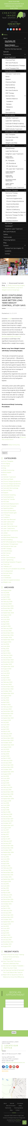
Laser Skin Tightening (13, 120)
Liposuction (7, 535)
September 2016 (8, 852)
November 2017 (8, 821)
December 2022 (8, 686)
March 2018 (6, 812)
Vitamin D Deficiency (13, 209)
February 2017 (7, 841)
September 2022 (8, 693)
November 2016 (8, 848)
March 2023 (7, 680)
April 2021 (6, 729)
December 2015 (8, 872)
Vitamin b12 (9, 140)
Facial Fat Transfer (9, 499)
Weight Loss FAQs (11, 143)
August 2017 (7, 827)
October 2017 (7, 823)
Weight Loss (7, 582)
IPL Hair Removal (11, 166)
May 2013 (6, 930)
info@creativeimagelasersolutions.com (15, 1062)
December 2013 (8, 915)
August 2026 (7, 590)
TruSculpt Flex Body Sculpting (15, 126)
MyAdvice (18, 1120)
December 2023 (8, 660)
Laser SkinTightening (9, 176)
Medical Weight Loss (11, 132)
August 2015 (7, 881)
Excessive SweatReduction (11, 180)
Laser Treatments (9, 528)
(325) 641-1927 (14, 24)
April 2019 (6, 783)
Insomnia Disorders (12, 204)
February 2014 (7, 910)
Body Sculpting (10, 115)
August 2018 (7, 801)
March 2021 (6, 731)
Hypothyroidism (11, 195)
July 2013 (6, 926)
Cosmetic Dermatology (10, 488)
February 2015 (7, 895)
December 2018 (8, 792)
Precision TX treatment (10, 544)
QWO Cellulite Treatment (14, 129)
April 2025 (6, 624)
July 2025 (6, 617)
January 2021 (7, 736)
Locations (8, 251)
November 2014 (8, 901)
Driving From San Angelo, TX (14, 248)
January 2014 (7, 913)
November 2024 (8, 635)
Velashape (6, 575)
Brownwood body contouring (11, 336)
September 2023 (8, 666)
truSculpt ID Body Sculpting (15, 123)
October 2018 (7, 796)
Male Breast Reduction (10, 537)
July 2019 (6, 776)
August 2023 (7, 668)
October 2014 (7, 904)
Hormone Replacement (11, 504)
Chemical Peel (10, 60)
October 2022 (7, 691)
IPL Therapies (10, 160)
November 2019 (8, 767)
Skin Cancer (8, 223)
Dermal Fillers (10, 96)
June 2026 (6, 595)
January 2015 (7, 897)
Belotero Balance (12, 98)
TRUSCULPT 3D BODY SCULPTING (14, 568)
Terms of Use (11, 1121)
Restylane (9, 107)
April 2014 (6, 906)
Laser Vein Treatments (10, 530)
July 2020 (6, 749)
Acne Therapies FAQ (12, 68)
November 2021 (8, 713)
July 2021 (6, 722)
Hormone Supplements (14, 198)
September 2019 (8, 771)
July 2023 (6, 671)
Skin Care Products (12, 63)
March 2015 (6, 892)
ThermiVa (6, 564)
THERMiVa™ (9, 226)
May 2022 (6, 700)
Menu (5, 35)
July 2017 (6, 830)
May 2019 (6, 780)
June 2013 (6, 928)
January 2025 (7, 630)
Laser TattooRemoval (10, 184)
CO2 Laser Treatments (13, 74)
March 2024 (7, 653)
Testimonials (7, 237)
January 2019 (7, 789)
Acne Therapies (8, 461)
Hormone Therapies (11, 190)
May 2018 (6, 807)
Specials (6, 51)
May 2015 (6, 888)
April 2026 (6, 597)
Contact (6, 245)
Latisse (8, 109)
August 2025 (7, 615)
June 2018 (6, 805)
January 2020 (7, 763)
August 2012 (7, 946)
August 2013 (7, 924)
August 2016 (7, 854)
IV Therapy (6, 515)
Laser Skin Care (10, 145)
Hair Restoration (11, 218)
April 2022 (6, 702)
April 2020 (6, 756)
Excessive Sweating (9, 495)
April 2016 (6, 863)
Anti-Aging (6, 463)
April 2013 (6, 933)
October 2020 (7, 742)
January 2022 (7, 709)
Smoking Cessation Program (12, 562)
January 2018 (7, 816)
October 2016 (7, 850)
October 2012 (7, 944)
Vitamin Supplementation (11, 580)
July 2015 (6, 883)
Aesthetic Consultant (12, 45)
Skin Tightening (8, 560)
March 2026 (7, 599)
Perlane (8, 104)
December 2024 (8, 633)
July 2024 (6, 644)
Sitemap (18, 1121)
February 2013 (7, 937)
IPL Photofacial (11, 163)
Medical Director (10, 41)
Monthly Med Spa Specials (13, 49)
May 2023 (6, 675)
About (5, 38)
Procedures (7, 54)
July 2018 (6, 803)
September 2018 (8, 798)
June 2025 (6, 619)
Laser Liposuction (8, 521)
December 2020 (8, 738)
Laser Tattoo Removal (10, 526)
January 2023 (7, 684)
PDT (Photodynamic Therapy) (15, 65)
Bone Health (7, 472)
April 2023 (6, 677)
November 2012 (8, 942)
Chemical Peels (11, 82)
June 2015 (6, 886)
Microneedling (10, 87)
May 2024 (6, 648)
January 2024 (7, 657)
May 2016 (6, 861)
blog (4, 468)
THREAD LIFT (7, 566)
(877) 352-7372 (11, 1057)
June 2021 (6, 724)
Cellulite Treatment (12, 118)
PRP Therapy (10, 93)
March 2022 (7, 704)
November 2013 (8, 917)
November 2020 (8, 740)
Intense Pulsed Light (10, 513)
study (9, 318)
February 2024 (7, 655)
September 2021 (8, 718)
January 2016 (7, 870)
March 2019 (6, 785)
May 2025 (6, 621)
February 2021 (7, 733)
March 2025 (7, 626)
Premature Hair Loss (9, 546)
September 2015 (8, 879)
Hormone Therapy (12, 193)
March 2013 (6, 935)
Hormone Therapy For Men (14, 215)
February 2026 (7, 601)
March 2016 (6, 866)
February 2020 (7, 760)
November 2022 (8, 689)
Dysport (8, 79)
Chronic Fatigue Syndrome (15, 201)
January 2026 (7, 604)
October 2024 (7, 637)
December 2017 (8, 818)
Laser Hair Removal (12, 151)
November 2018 (8, 794)
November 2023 (8, 662)
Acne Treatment (10, 57)
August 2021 (7, 720)
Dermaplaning (10, 112)
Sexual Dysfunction (12, 207)
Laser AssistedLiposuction (10, 172)
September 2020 (8, 745)
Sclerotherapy (10, 148)
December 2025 (8, 606)
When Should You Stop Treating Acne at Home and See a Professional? (13, 957)
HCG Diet (6, 501)
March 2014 (6, 908)
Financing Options (9, 240)
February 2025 (7, 628)
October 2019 (7, 769)
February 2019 (7, 787)
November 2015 (8, 874)
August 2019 (7, 774)
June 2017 (6, 832)
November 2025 (8, 608)
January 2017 (7, 843)
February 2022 (7, 707)
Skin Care (6, 555)
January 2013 (7, 939)
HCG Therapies (10, 134)
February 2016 (7, 868)
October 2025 (7, 610)
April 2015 (6, 890)
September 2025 (8, 613)
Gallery (5, 234)
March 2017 (6, 839)
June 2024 (6, 646)
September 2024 (8, 639)
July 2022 (6, 698)
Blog (4, 242)
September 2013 (8, 921)
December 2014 (8, 899)
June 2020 (6, 751)
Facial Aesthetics (10, 71)
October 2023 (7, 664)
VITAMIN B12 (7, 577)
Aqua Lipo (6, 466)
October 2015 (7, 877)
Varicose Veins (7, 573)
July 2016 (6, 857)
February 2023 (7, 682)
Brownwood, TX (14, 26)
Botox (7, 76)
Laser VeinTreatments (9, 157)
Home (4, 283)
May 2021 (6, 727)
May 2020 (6, 754)
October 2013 (7, 919)
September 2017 (8, 825)
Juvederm (9, 101)
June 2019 (6, 778)
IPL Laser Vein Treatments (14, 169)
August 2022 (7, 695)
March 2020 (7, 758)
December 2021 (8, 711)
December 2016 (8, 845)
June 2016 (6, 859)
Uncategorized (8, 571)
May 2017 (6, 834)
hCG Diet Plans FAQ (12, 137)
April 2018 (6, 810)
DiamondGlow (10, 85)
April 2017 (6, 836)
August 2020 (7, 747)
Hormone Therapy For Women (16, 212)
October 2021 (7, 716)
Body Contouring (14, 444)
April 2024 (6, 651)
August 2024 (7, 642)
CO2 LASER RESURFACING (11, 486)
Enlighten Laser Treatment (14, 154)
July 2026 (6, 592)
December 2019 (8, 765)
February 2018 (7, 814)
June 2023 (6, 673)
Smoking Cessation (12, 220)
